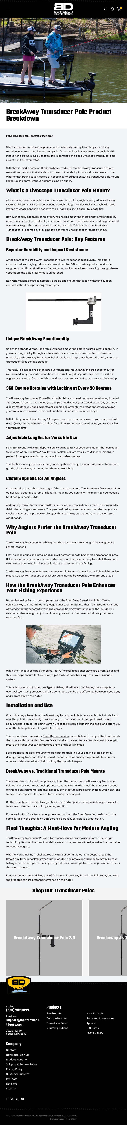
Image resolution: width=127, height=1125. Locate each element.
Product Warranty (16, 1059)
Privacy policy (56, 1119)
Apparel (91, 1023)
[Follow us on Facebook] (7, 1099)
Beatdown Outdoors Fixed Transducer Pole (56, 819)
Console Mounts (56, 1018)
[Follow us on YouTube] (22, 1099)
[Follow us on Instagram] (12, 1099)
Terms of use (71, 1119)
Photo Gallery (95, 1033)
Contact (11, 1050)
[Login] (112, 9)
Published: (11, 136)
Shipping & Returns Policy (21, 1064)
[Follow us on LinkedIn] (17, 1099)
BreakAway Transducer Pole (94, 168)
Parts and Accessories (100, 1018)
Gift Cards (93, 1028)
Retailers (11, 1084)
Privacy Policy (14, 1069)
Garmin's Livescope (33, 204)
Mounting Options (57, 1028)
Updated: (35, 136)
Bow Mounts (53, 1013)
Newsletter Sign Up (17, 1055)
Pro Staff (11, 1079)
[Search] (105, 9)
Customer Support (17, 1074)
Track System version (56, 736)
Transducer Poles (57, 1023)
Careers (11, 1088)
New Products (95, 1013)
